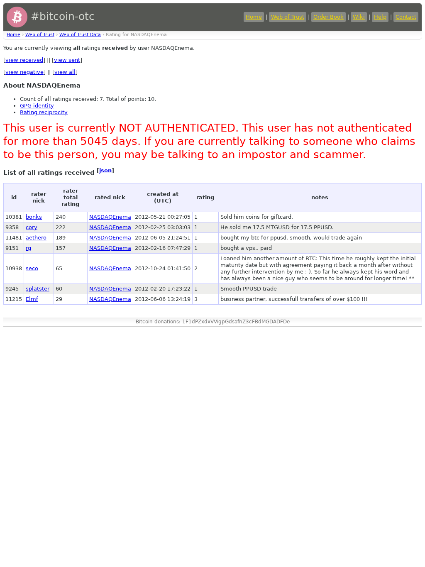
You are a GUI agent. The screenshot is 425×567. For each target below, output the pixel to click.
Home (254, 17)
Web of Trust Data (80, 34)
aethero (36, 238)
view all (65, 72)
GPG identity (37, 106)
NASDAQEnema (110, 217)
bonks (34, 217)
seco (32, 268)
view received (24, 60)
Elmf (32, 299)
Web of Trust (287, 17)
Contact (406, 17)
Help (380, 17)
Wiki (359, 17)
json (105, 170)
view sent (67, 60)
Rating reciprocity (44, 112)
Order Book (328, 17)
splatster (37, 289)
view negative (24, 72)
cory (31, 227)
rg (28, 248)
